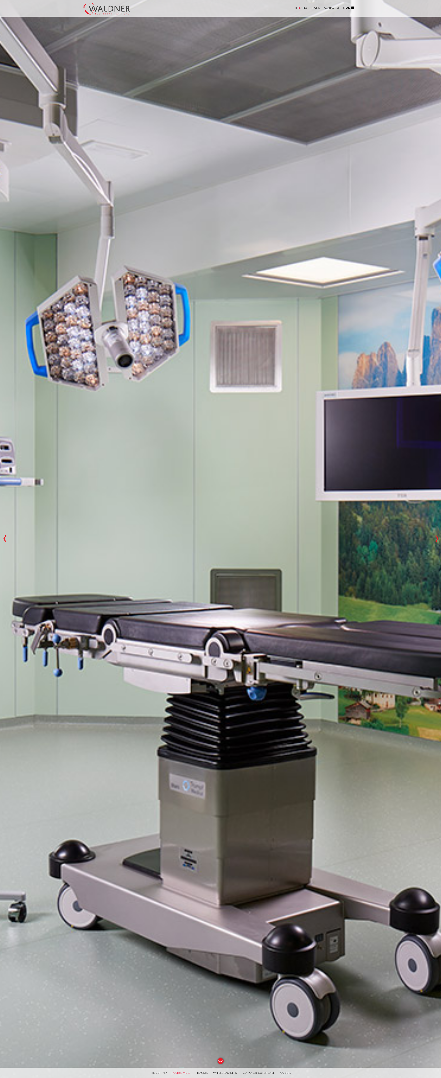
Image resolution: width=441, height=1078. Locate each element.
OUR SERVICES (181, 1072)
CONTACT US (331, 7)
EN (301, 7)
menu (347, 7)
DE (305, 7)
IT (297, 7)
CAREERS (285, 1072)
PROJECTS (202, 1072)
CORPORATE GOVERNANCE (259, 1072)
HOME (316, 7)
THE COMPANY (159, 1072)
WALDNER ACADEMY (225, 1072)
